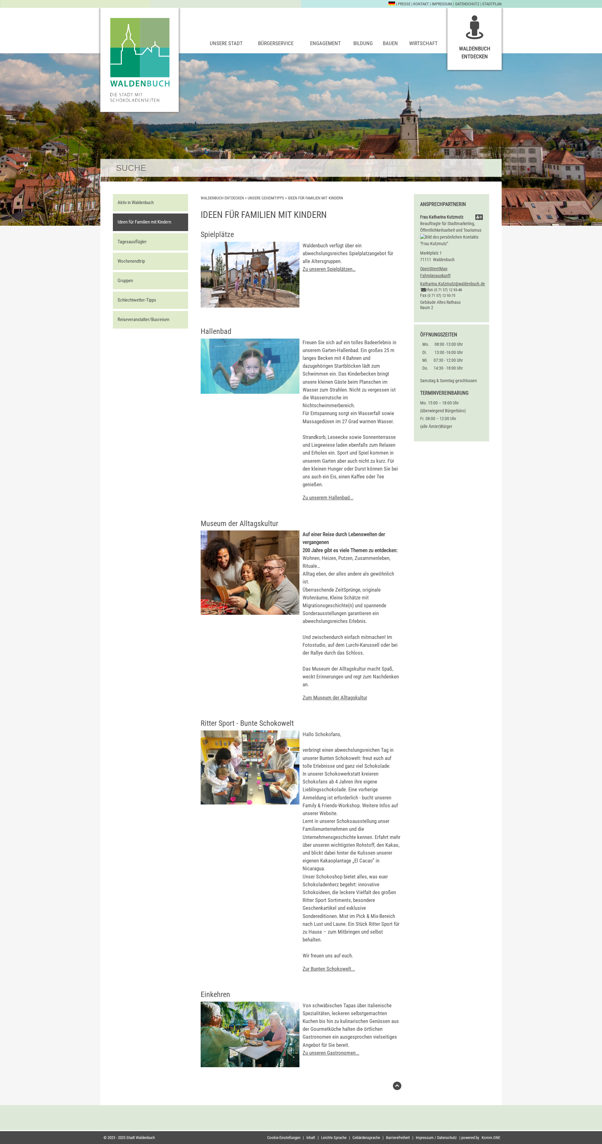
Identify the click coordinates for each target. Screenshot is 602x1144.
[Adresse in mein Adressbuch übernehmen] (479, 217)
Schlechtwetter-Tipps (137, 300)
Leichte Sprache (333, 1137)
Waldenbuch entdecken (474, 52)
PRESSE (404, 4)
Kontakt (421, 4)
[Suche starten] (493, 168)
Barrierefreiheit (398, 1137)
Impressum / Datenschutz (455, 4)
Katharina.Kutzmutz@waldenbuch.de (452, 283)
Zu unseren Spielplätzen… (329, 269)
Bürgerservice (275, 43)
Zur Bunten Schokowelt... (329, 969)
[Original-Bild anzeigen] (250, 392)
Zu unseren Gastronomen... (331, 1053)
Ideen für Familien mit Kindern (144, 222)
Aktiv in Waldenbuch (136, 202)
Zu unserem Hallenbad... (328, 497)
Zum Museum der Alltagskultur (335, 697)
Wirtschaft (423, 43)
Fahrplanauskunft (435, 275)
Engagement (325, 43)
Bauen (390, 43)
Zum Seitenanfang (397, 1087)
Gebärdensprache (366, 1137)
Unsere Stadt (226, 43)
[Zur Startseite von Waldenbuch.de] (139, 60)
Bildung (363, 43)
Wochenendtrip (131, 261)
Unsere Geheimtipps (266, 198)
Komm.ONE (491, 1137)
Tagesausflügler (132, 242)
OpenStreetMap (433, 268)
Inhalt (310, 1137)
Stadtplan (492, 4)
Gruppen (125, 280)
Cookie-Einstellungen (283, 1137)
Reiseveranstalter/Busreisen (143, 319)
